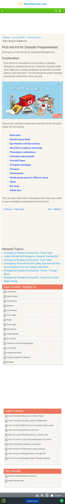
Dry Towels (11, 339)
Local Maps (11, 348)
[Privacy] (52, 495)
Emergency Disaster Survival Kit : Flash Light (28, 253)
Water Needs (12, 296)
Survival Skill (33, 37)
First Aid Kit (11, 329)
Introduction (11, 292)
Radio (9, 320)
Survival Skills (19, 37)
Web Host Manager (16, 481)
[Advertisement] (32, 23)
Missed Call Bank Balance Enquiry (22, 476)
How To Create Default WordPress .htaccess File (28, 435)
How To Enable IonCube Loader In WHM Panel (27, 421)
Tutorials (6, 37)
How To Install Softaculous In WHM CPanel (26, 416)
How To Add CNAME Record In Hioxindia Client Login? (31, 425)
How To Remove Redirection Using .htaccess (26, 449)
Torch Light (11, 315)
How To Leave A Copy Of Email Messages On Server (29, 439)
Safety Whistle (12, 334)
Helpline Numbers (14, 353)
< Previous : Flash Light (13, 209)
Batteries (10, 306)
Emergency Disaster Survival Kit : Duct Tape (27, 260)
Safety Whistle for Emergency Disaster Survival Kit (31, 256)
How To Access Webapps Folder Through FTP (27, 454)
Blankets (10, 362)
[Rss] (42, 495)
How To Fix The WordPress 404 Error (23, 430)
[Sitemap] (37, 495)
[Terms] (47, 495)
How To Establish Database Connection (24, 444)
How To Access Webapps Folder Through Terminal (29, 458)
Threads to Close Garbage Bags (20, 343)
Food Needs (12, 301)
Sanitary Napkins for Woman (18, 357)
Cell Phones (12, 310)
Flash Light (11, 324)
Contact (58, 495)
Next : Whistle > (55, 209)
